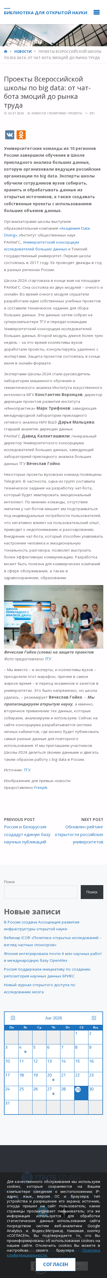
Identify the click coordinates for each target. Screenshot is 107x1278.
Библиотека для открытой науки (45, 12)
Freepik (40, 787)
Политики (57, 113)
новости (23, 51)
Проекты (75, 113)
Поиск (9, 881)
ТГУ (48, 658)
